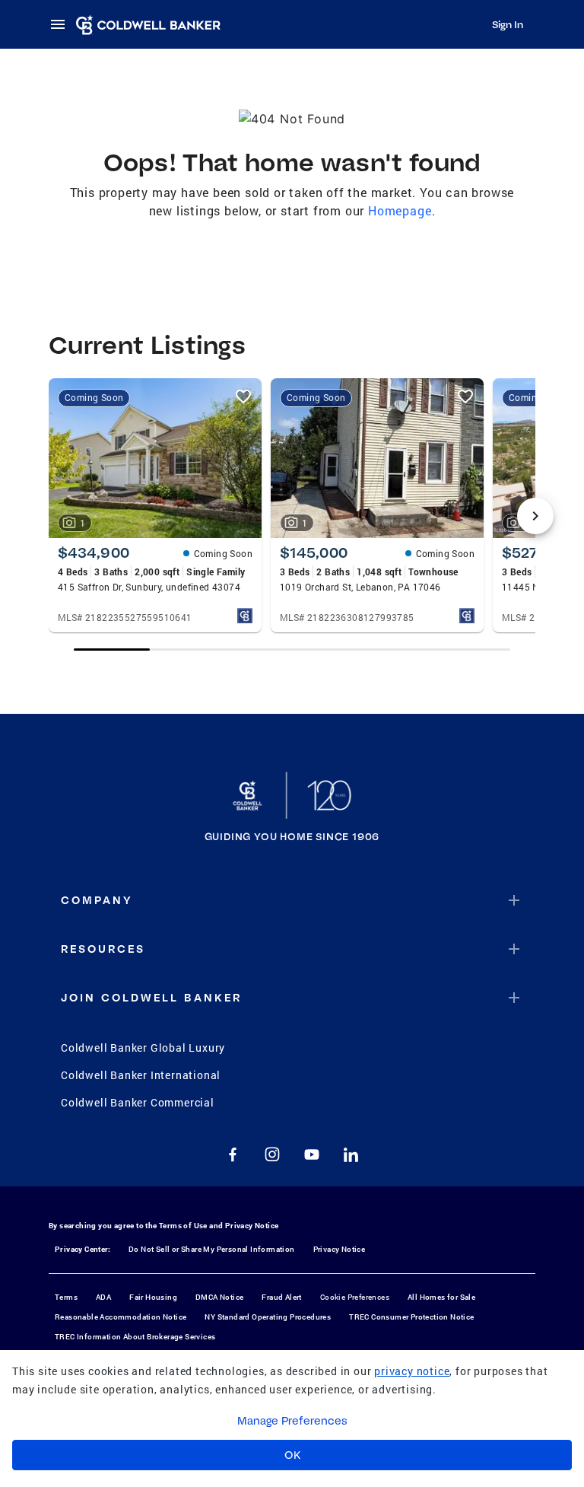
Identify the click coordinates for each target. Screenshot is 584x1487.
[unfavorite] (243, 396)
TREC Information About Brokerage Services (135, 1337)
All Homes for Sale (441, 1297)
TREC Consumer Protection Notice (411, 1317)
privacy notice (411, 1371)
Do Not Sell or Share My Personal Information (212, 1249)
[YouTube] (311, 1154)
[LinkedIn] (351, 1154)
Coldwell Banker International (141, 1075)
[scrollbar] (292, 649)
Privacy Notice (252, 1226)
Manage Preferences (292, 1421)
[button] (292, 900)
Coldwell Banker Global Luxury (143, 1047)
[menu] (62, 24)
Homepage (399, 210)
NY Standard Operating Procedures (268, 1317)
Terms (66, 1297)
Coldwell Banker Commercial (137, 1102)
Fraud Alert (281, 1297)
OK (292, 1455)
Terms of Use (183, 1226)
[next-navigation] (535, 516)
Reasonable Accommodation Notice (120, 1317)
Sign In (507, 24)
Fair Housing (153, 1297)
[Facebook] (232, 1154)
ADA (103, 1297)
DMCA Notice (219, 1297)
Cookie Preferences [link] (354, 1297)
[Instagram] (272, 1154)
